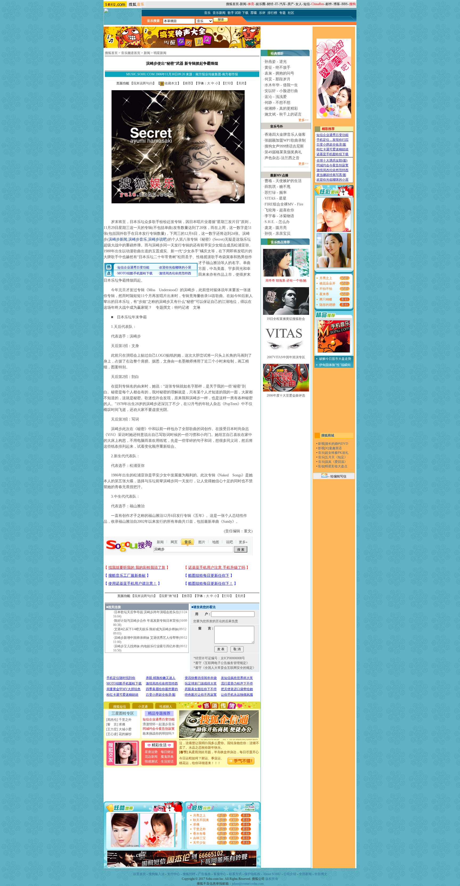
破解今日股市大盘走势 (335, 359)
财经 (270, 4)
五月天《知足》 (336, 457)
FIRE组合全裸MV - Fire (284, 204)
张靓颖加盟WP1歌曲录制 (285, 140)
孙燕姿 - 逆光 (276, 62)
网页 (174, 542)
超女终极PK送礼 (336, 453)
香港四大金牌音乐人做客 (285, 135)
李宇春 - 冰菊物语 (279, 216)
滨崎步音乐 (137, 239)
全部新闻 (305, 874)
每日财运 (167, 752)
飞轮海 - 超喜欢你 (279, 210)
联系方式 (235, 874)
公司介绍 (290, 874)
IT (276, 4)
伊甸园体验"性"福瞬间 (335, 365)
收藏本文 (171, 83)
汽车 (283, 4)
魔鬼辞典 (167, 757)
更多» (243, 542)
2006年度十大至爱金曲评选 (286, 395)
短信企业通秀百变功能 (159, 719)
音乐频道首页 (130, 53)
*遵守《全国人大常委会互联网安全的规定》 (225, 668)
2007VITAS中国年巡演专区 (286, 357)
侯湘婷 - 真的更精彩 (281, 108)
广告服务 (204, 874)
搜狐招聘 (189, 874)
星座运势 (151, 752)
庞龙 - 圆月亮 (276, 228)
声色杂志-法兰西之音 (282, 158)
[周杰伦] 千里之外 (119, 720)
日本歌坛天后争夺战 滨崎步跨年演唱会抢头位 (146, 612)
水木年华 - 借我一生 (281, 85)
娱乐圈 (260, 4)
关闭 (241, 83)
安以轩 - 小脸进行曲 (281, 91)
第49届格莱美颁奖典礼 (283, 152)
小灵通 (143, 706)
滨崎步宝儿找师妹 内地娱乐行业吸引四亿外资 (146, 646)
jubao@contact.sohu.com (248, 883)
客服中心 (219, 874)
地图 (215, 542)
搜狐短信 (119, 706)
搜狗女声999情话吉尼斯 (284, 146)
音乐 (187, 542)
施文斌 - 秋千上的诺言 (283, 114)
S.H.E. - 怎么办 (277, 222)
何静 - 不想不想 (277, 103)
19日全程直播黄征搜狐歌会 (286, 319)
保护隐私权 (252, 874)
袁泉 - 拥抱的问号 (279, 73)
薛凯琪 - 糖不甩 (277, 187)
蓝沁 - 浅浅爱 (276, 97)
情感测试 (151, 761)
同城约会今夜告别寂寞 (159, 729)
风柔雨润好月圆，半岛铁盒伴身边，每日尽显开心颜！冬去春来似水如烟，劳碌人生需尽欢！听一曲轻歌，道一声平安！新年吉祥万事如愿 (219, 749)
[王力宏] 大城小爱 (119, 729)
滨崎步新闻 (118, 239)
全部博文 (320, 874)
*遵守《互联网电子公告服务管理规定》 (221, 663)
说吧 (229, 542)
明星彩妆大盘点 (336, 466)
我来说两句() (143, 83)
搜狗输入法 (157, 874)
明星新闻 (160, 53)
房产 (291, 4)
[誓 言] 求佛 (115, 724)
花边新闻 (151, 757)
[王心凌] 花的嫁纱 (119, 734)
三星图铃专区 (123, 713)
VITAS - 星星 (275, 198)
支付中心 (173, 874)
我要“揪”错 (168, 596)
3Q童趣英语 (333, 448)
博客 (337, 4)
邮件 (329, 4)
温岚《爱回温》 (336, 462)
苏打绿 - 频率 (276, 193)
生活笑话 (167, 761)
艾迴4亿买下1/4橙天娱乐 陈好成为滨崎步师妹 (146, 629)
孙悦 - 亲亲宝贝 (277, 234)
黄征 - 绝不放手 (277, 67)
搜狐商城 (327, 435)
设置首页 (139, 874)
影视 (321, 444)
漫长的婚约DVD (336, 444)
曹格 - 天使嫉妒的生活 (283, 181)
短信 (306, 4)
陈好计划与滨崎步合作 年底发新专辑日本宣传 (146, 621)
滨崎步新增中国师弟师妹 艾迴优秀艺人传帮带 (146, 638)
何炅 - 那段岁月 (277, 79)
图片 (201, 542)
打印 (228, 83)
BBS (345, 4)
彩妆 (321, 466)
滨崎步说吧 (157, 239)
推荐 (188, 83)
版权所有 (271, 879)
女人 (298, 4)
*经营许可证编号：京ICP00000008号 (219, 658)
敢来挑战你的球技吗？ (159, 733)
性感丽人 (165, 706)
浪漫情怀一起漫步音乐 (159, 724)
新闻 (243, 4)
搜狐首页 (232, 4)
